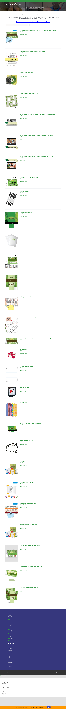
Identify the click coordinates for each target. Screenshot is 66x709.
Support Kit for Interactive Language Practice (31, 566)
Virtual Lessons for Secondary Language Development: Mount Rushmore (37, 114)
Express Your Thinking (25, 296)
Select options (23, 139)
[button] (58, 5)
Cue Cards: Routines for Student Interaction (30, 423)
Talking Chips (23, 349)
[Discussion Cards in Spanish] (11, 490)
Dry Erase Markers (24, 191)
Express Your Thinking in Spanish (28, 503)
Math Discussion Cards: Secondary (28, 524)
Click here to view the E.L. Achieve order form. (33, 22)
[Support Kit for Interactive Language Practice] (11, 574)
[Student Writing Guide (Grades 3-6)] (11, 261)
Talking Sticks (23, 402)
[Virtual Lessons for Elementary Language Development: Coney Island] (11, 143)
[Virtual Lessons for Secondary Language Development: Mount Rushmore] (11, 122)
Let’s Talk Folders (24, 232)
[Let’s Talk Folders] (11, 240)
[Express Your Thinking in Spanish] (11, 511)
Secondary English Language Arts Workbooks (31, 275)
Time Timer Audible (24, 387)
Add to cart (22, 34)
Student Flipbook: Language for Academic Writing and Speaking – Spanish (38, 30)
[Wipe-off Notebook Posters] (11, 374)
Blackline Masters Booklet (26, 212)
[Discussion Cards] (11, 469)
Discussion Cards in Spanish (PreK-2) (29, 177)
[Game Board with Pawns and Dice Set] (11, 101)
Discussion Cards (24, 461)
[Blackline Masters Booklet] (11, 220)
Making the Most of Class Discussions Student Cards (32, 51)
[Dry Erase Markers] (11, 199)
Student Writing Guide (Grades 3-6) (28, 254)
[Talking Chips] (11, 355)
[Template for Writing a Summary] (11, 324)
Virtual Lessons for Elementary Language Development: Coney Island (36, 135)
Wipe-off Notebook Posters (26, 366)
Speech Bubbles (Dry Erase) (26, 440)
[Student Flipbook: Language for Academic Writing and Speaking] (11, 340)
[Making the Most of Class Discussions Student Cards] (11, 59)
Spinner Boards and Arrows (26, 72)
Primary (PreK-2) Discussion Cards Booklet (30, 545)
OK (48, 707)
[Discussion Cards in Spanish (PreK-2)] (11, 181)
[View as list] (28, 25)
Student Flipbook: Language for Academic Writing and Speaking (35, 338)
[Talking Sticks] (11, 410)
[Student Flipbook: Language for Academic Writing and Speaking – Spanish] (11, 38)
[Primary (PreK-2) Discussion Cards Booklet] (11, 553)
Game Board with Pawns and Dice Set (29, 93)
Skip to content (3, 675)
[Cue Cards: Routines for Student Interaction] (11, 429)
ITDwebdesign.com (19, 673)
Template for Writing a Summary (28, 317)
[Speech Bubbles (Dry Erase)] (11, 448)
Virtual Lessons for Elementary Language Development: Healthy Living (37, 156)
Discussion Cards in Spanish (27, 482)
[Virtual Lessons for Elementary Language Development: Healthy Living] (11, 164)
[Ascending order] (16, 25)
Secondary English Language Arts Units (29, 587)
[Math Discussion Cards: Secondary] (11, 532)
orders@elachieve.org (38, 19)
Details (26, 34)
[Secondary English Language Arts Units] (11, 595)
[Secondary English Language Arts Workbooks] (11, 282)
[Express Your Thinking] (11, 303)
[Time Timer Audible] (11, 392)
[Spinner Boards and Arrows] (11, 80)
